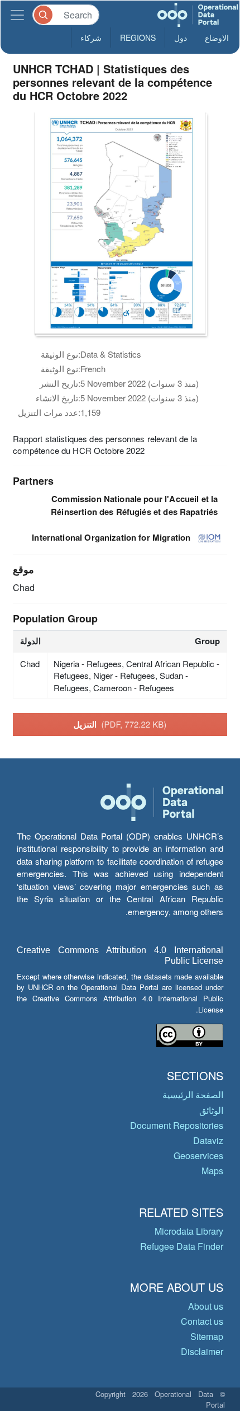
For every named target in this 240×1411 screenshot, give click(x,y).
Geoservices (198, 1155)
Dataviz (208, 1140)
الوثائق (211, 1110)
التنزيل (120, 724)
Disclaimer (202, 1351)
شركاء (91, 37)
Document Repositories (176, 1125)
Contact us (202, 1321)
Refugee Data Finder (181, 1246)
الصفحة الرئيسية (192, 1094)
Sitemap (206, 1336)
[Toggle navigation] (17, 14)
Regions (138, 37)
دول (180, 37)
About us (205, 1306)
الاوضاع (217, 37)
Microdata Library (189, 1231)
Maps (212, 1170)
